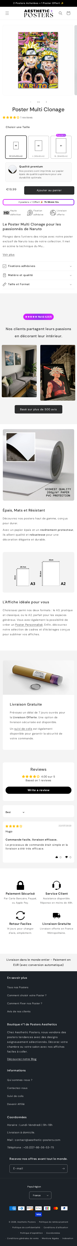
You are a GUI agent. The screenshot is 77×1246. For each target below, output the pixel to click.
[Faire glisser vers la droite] (46, 102)
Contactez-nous (17, 1088)
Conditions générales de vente (22, 1238)
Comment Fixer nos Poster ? (24, 1003)
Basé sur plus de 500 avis (38, 409)
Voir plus (9, 254)
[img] (14, 826)
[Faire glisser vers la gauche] (31, 102)
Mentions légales (50, 1238)
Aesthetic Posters (26, 1222)
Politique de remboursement (53, 1222)
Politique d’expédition (31, 1233)
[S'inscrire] (63, 1168)
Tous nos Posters (17, 987)
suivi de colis (23, 729)
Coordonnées (53, 1233)
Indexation (67, 1238)
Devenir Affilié (16, 1104)
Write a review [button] (38, 790)
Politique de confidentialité (26, 1227)
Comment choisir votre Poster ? (27, 995)
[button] (7, 13)
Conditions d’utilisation (56, 1227)
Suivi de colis (15, 1096)
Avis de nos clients (18, 1011)
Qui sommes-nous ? (19, 1080)
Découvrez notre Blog (22, 1059)
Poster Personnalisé (29, 624)
